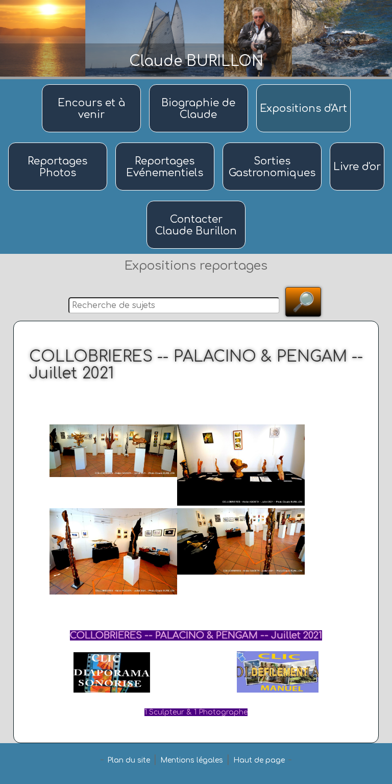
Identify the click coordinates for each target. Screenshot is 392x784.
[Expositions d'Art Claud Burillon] (303, 85)
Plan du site (128, 760)
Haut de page (259, 760)
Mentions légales (191, 760)
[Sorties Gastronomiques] (273, 143)
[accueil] (92, 85)
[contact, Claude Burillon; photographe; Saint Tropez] (196, 201)
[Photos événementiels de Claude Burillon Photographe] (166, 143)
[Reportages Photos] (59, 143)
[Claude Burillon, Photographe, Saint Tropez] (200, 85)
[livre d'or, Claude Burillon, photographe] (357, 143)
